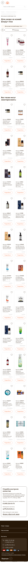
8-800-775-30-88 (9, 540)
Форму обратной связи (11, 514)
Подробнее (7, 60)
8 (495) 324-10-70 (9, 503)
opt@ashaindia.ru (10, 545)
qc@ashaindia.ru (8, 509)
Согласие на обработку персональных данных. (13, 554)
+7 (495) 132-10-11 (9, 542)
